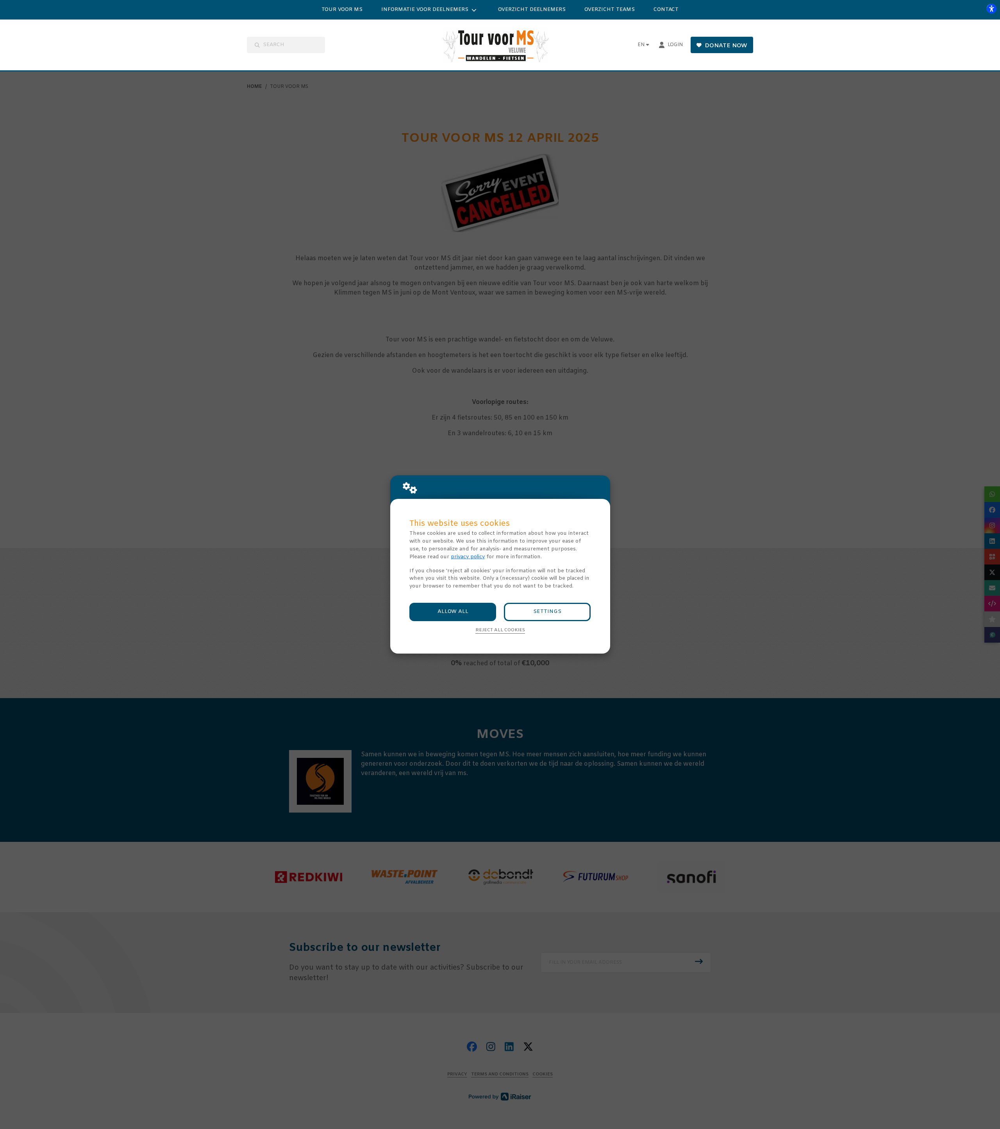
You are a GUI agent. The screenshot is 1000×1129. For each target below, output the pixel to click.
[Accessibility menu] (991, 8)
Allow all (453, 611)
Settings (547, 611)
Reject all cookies (500, 630)
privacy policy (468, 557)
